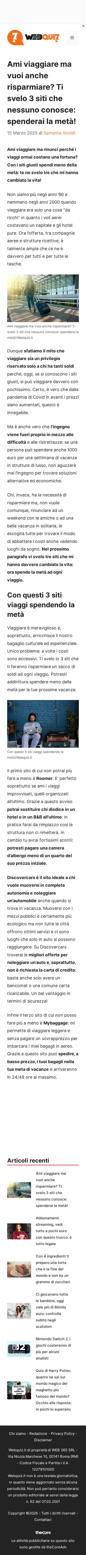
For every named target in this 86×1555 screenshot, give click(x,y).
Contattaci (43, 1519)
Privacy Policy (63, 1433)
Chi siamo (17, 1433)
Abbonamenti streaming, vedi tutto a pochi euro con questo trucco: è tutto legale (54, 1231)
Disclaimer (43, 1440)
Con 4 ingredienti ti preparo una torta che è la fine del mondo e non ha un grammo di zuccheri (53, 1269)
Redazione (38, 1433)
